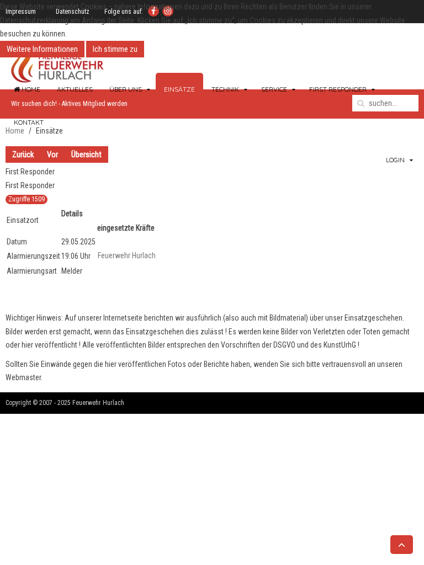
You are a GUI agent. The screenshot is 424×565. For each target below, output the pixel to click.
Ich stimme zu (115, 49)
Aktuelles (75, 89)
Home (30, 89)
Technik (225, 89)
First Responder (338, 89)
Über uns (125, 89)
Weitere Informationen (42, 49)
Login (395, 160)
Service (274, 89)
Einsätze (179, 89)
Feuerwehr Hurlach (127, 255)
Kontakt (29, 122)
